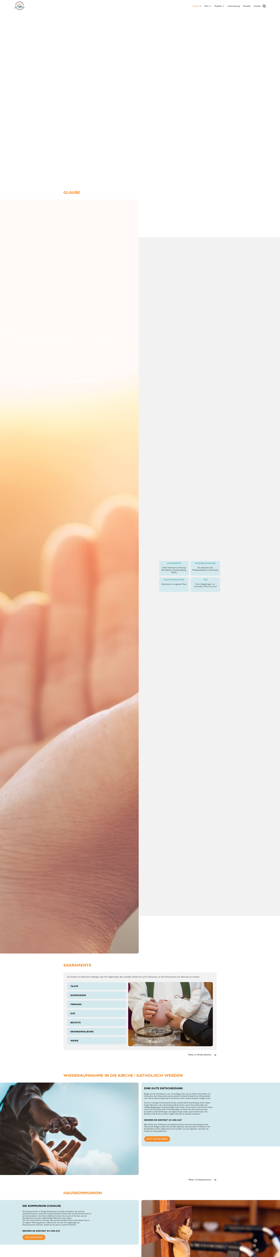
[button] (197, 6)
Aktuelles (247, 6)
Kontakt (257, 6)
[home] (19, 6)
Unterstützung (234, 6)
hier (203, 1099)
